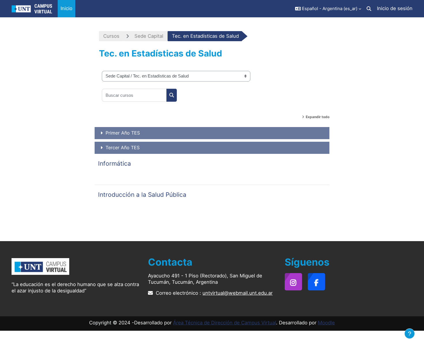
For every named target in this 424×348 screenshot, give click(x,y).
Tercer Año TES (123, 147)
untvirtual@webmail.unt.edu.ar (237, 293)
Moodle (326, 323)
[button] (328, 8)
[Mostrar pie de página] (409, 333)
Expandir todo (317, 117)
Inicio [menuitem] (66, 8)
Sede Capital (148, 36)
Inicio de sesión (394, 8)
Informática (114, 163)
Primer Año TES (123, 133)
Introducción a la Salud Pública (142, 194)
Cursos (111, 36)
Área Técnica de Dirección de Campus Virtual (224, 323)
